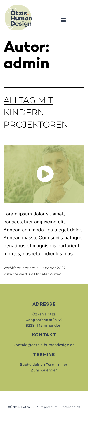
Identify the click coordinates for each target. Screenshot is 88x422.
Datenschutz (70, 407)
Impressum (48, 407)
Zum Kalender (44, 370)
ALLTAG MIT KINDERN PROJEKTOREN (36, 112)
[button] (63, 20)
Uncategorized (48, 274)
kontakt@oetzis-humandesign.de (44, 345)
